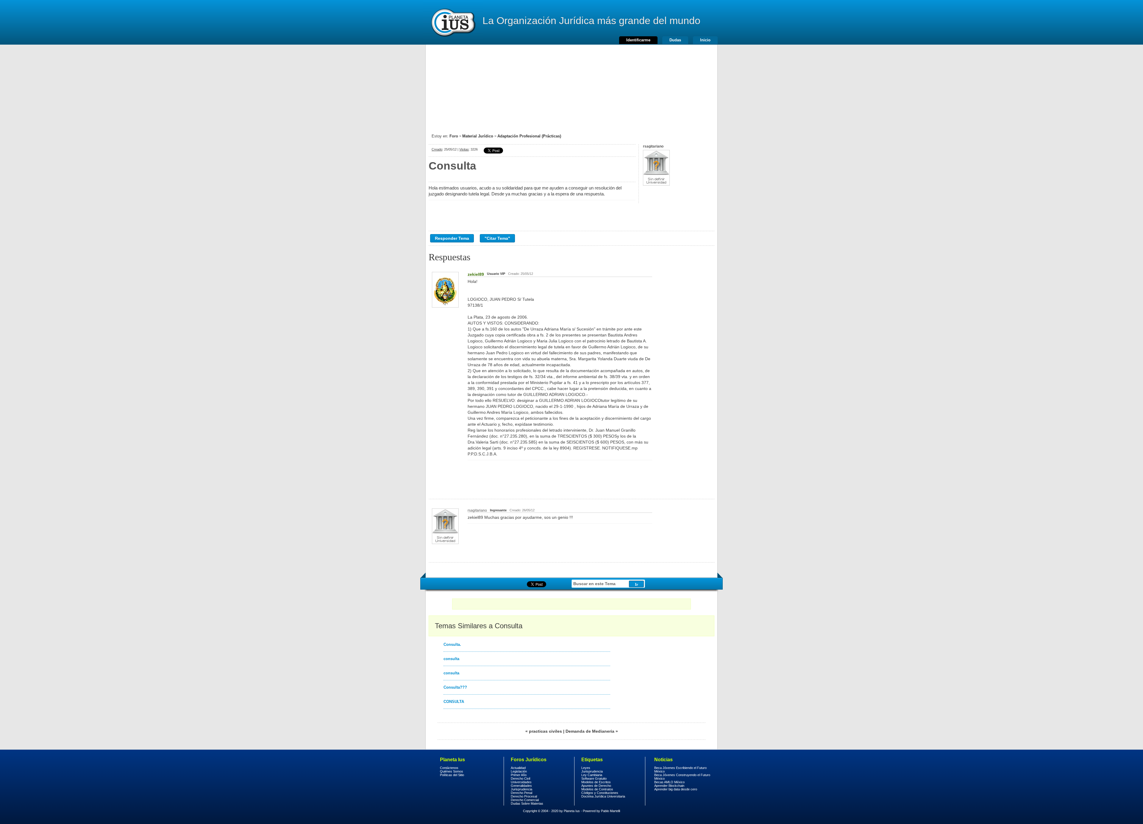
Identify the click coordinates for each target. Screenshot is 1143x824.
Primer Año (519, 775)
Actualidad (518, 768)
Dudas (675, 40)
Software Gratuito (594, 778)
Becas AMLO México (669, 782)
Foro (453, 136)
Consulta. (452, 644)
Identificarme (638, 40)
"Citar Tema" (497, 238)
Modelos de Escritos (596, 782)
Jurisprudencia (521, 789)
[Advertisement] (571, 86)
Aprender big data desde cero (675, 789)
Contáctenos (449, 768)
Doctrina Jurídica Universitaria (603, 796)
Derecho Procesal (524, 796)
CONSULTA (454, 701)
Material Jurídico (477, 136)
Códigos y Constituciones (599, 793)
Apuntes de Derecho (596, 785)
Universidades (521, 782)
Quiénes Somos (451, 771)
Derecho (453, 22)
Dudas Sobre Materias (527, 803)
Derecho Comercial (525, 800)
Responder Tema (452, 238)
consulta (451, 659)
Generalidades (521, 785)
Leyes (585, 768)
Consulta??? (455, 687)
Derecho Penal (521, 793)
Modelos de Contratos (597, 789)
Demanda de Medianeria (590, 731)
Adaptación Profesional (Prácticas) (529, 136)
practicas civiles (545, 731)
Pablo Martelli (610, 811)
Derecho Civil (520, 778)
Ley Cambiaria (591, 775)
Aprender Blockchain (669, 785)
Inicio (705, 40)
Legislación (519, 771)
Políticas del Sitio (452, 775)
